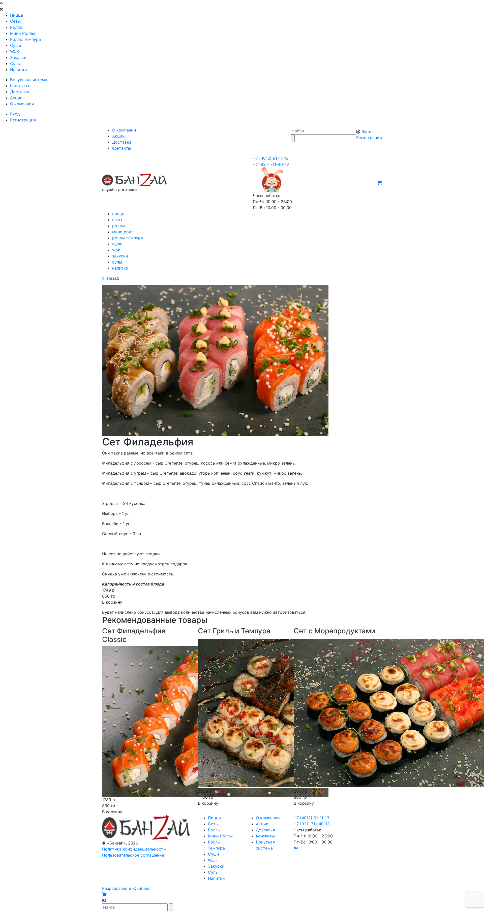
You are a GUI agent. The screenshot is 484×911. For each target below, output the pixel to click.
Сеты (15, 21)
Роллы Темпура (25, 39)
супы (117, 262)
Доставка (19, 91)
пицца (118, 213)
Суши (15, 45)
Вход (15, 113)
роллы (118, 225)
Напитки (18, 69)
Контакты (19, 85)
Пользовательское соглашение (133, 855)
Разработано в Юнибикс (126, 888)
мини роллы (124, 231)
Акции (16, 97)
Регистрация (23, 119)
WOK (14, 51)
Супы (15, 63)
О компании (22, 103)
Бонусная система (28, 79)
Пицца (16, 15)
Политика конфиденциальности (134, 849)
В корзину (112, 602)
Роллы (16, 27)
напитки (120, 268)
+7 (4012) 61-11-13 (270, 158)
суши (117, 243)
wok (116, 249)
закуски (120, 255)
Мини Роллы (22, 33)
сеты (117, 219)
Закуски (18, 57)
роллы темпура (127, 237)
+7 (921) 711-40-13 (271, 164)
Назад (112, 278)
